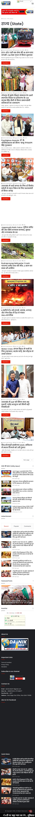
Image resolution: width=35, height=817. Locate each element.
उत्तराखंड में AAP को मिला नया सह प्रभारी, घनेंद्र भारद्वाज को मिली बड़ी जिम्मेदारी (15, 404)
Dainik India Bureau (7, 50)
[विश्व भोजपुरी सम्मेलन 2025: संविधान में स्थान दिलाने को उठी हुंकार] (17, 429)
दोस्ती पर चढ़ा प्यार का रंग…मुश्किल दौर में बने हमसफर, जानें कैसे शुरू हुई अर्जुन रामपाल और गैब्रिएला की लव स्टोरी (23, 544)
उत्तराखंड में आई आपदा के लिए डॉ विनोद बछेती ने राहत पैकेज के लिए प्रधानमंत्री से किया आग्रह (17, 188)
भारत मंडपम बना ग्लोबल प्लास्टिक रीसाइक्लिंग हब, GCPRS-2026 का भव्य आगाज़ (23, 491)
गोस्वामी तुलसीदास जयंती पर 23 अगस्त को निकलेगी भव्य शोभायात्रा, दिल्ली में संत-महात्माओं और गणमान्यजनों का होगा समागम (23, 563)
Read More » (6, 63)
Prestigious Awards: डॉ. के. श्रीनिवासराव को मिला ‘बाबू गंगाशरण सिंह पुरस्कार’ (16, 143)
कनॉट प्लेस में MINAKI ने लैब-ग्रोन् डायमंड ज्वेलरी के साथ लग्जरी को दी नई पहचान (23, 554)
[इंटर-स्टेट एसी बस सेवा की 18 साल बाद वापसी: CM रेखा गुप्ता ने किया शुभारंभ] (17, 38)
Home (4, 18)
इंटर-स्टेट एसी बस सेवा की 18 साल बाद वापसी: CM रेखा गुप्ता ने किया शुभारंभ (17, 53)
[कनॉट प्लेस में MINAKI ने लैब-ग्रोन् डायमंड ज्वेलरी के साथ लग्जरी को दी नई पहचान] (6, 555)
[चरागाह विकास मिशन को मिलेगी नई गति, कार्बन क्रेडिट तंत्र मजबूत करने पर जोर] (6, 500)
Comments (27, 526)
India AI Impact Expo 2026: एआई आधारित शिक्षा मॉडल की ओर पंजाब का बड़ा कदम (23, 508)
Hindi (21, 1)
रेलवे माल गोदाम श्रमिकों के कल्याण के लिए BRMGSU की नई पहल (23, 482)
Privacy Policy (5, 664)
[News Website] (6, 3)
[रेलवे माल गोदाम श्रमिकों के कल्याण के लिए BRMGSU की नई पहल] (6, 484)
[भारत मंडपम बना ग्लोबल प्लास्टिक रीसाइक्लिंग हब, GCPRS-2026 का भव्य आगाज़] (6, 492)
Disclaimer (4, 666)
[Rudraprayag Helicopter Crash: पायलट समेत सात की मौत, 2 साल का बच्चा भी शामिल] (17, 251)
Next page (26, 460)
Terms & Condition (6, 662)
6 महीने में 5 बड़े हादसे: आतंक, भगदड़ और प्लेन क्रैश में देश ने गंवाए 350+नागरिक (16, 313)
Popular (16, 526)
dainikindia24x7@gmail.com (13, 689)
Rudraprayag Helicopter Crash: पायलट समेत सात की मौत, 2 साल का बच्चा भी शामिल (16, 266)
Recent (6, 526)
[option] (17, 595)
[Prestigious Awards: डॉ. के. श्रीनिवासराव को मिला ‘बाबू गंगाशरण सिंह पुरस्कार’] (17, 125)
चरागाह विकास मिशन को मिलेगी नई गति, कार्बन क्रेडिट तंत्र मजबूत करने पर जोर (22, 499)
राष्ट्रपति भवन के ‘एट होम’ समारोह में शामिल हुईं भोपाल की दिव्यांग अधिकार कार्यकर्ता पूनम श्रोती (23, 572)
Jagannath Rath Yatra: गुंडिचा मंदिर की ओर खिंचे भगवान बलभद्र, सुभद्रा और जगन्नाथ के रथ (17, 230)
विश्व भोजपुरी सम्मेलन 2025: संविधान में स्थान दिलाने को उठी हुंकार (16, 446)
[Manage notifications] (30, 811)
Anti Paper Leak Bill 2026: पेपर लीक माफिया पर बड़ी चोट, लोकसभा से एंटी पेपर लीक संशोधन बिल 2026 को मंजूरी (23, 473)
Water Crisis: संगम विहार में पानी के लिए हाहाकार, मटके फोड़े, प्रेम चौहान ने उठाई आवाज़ (17, 351)
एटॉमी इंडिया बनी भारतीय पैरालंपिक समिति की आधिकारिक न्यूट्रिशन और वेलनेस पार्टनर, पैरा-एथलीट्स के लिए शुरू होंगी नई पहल (23, 534)
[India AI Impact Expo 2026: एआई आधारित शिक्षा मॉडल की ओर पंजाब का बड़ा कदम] (6, 509)
